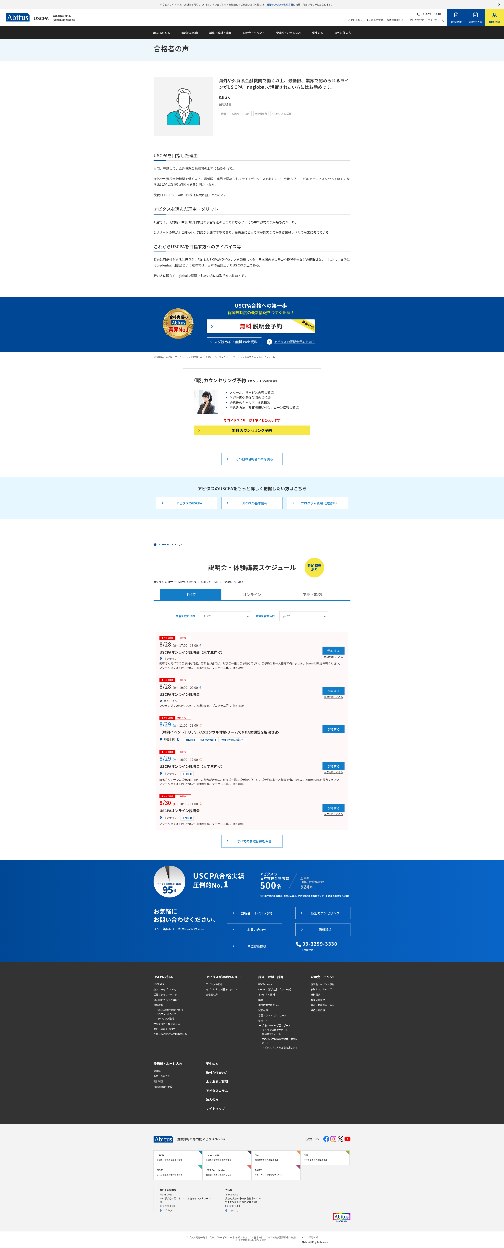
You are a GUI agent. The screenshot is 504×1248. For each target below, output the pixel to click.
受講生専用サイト (396, 20)
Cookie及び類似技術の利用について (286, 1237)
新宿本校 (169, 739)
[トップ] (155, 544)
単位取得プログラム (269, 1005)
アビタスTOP (417, 20)
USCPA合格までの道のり (167, 999)
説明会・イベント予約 (322, 984)
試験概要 (158, 1005)
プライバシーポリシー (220, 1237)
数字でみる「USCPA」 (165, 989)
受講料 (157, 1071)
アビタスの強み (214, 984)
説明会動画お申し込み (322, 1005)
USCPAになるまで (167, 1014)
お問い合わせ (355, 20)
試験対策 (263, 1010)
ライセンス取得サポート (275, 1029)
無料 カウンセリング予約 (252, 430)
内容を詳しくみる (333, 657)
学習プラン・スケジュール (272, 1015)
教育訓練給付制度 (163, 1086)
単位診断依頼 (318, 1010)
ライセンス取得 (166, 1018)
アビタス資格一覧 (195, 1237)
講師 (260, 999)
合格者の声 (212, 994)
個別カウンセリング (321, 989)
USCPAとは (160, 984)
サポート (263, 1020)
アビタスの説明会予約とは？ (294, 341)
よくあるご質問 (374, 20)
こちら (235, 582)
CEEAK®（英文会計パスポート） (275, 989)
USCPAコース (265, 984)
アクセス (432, 20)
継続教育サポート (271, 1034)
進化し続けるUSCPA (164, 1029)
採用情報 (313, 1237)
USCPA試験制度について (171, 1009)
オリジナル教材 (266, 994)
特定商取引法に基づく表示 (252, 1240)
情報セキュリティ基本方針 (249, 1237)
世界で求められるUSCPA (167, 1023)
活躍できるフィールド (165, 994)
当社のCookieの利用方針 (280, 4)
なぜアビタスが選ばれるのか (221, 989)
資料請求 (315, 994)
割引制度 (158, 1081)
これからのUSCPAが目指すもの (170, 1034)
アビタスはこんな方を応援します (280, 1047)
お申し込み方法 (162, 1076)
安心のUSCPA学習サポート (276, 1025)
